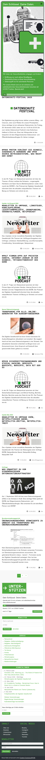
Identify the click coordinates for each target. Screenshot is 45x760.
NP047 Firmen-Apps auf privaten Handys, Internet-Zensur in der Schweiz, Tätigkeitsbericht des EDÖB (20, 259)
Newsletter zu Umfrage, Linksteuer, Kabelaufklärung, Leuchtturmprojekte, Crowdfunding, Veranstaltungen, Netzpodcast (22, 208)
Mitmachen (6, 734)
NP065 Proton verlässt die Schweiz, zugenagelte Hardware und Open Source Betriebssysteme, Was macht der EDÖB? (22, 153)
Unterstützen (7, 732)
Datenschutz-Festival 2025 (17, 97)
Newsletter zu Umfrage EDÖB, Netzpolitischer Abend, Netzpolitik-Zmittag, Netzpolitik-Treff (22, 420)
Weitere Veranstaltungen (12, 697)
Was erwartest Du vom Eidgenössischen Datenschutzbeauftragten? (16, 471)
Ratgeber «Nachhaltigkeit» (12, 643)
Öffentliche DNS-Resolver (12, 648)
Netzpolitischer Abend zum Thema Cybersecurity (19, 689)
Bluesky (24, 728)
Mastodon (25, 734)
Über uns (6, 728)
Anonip (6, 652)
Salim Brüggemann (37, 460)
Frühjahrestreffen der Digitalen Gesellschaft (18, 694)
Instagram (25, 730)
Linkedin (24, 732)
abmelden (16, 629)
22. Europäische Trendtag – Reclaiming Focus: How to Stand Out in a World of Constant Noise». (21, 684)
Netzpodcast (8, 639)
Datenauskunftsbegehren (12, 646)
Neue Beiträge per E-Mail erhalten (12, 707)
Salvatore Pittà (38, 248)
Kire (42, 196)
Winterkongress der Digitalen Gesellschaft (17, 679)
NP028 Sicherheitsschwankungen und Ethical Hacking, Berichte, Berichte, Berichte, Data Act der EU (22, 364)
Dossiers (6, 730)
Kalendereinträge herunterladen (14, 701)
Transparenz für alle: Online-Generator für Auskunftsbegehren (20, 313)
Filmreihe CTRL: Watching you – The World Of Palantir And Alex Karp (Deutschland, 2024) (23, 674)
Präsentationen (9, 655)
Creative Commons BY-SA (27, 758)
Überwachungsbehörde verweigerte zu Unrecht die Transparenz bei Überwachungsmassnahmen (22, 523)
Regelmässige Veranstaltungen (14, 699)
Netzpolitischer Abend (11, 659)
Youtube (24, 737)
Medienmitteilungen (10, 661)
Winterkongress (9, 657)
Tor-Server (7, 650)
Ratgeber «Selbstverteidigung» (14, 641)
